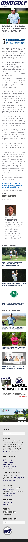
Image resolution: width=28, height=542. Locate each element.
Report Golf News (18, 477)
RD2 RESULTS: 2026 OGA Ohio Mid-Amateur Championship (13, 304)
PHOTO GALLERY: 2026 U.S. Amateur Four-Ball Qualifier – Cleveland (12, 263)
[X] (3, 196)
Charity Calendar (8, 462)
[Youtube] (11, 196)
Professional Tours (7, 199)
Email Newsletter (8, 459)
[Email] (14, 196)
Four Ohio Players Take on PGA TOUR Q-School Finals (13, 367)
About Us (6, 452)
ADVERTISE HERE (8, 490)
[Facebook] (6, 196)
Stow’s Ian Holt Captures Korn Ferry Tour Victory (13, 328)
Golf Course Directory (10, 466)
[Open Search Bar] (25, 7)
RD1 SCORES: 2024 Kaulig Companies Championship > (12, 185)
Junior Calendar (8, 464)
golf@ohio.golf (7, 502)
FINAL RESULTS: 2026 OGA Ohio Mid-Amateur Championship (14, 284)
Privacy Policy (14, 452)
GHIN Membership (8, 468)
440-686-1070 (7, 504)
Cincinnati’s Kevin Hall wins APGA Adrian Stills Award (13, 348)
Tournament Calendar (10, 461)
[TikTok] (12, 512)
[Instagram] (9, 196)
